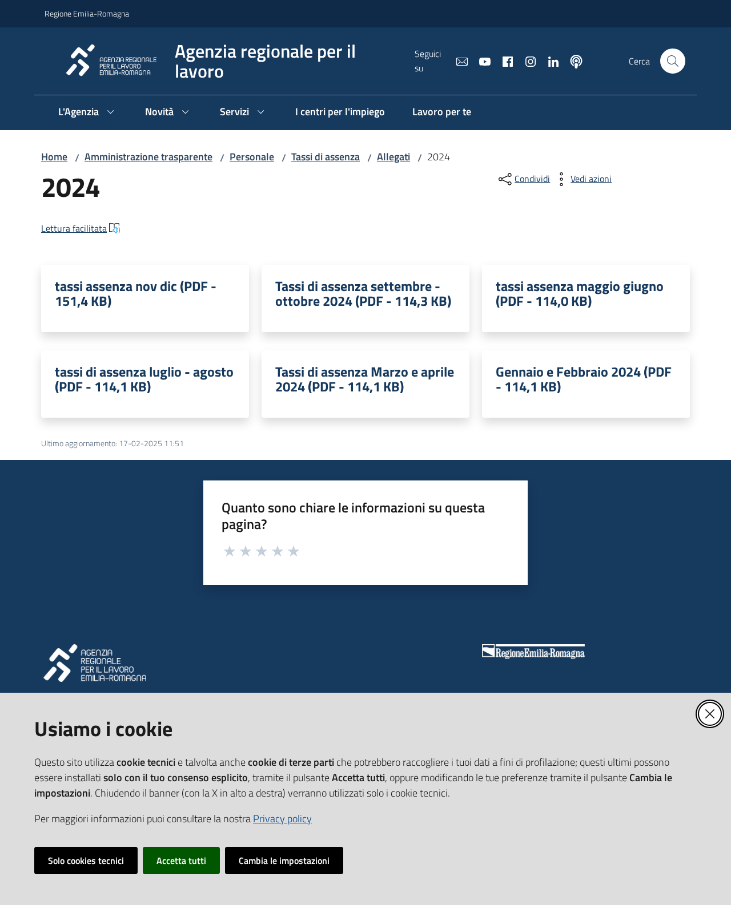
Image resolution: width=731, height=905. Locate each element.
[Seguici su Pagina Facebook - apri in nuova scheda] (503, 60)
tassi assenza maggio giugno (580, 293)
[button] (672, 61)
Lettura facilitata (74, 228)
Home (54, 156)
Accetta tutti (181, 860)
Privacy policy (282, 818)
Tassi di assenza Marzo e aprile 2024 (364, 379)
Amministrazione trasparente (148, 156)
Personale (252, 156)
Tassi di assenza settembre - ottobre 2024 (363, 293)
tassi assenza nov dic (135, 293)
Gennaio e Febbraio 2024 (584, 379)
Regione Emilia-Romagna (87, 13)
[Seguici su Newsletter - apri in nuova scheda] (457, 60)
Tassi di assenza (325, 156)
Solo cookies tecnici (86, 860)
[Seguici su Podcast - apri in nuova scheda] (571, 60)
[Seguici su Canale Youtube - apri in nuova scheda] (480, 60)
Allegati (393, 156)
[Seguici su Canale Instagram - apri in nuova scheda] (526, 60)
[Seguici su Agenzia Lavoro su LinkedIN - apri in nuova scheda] (548, 60)
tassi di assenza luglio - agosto (144, 379)
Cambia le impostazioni (284, 860)
